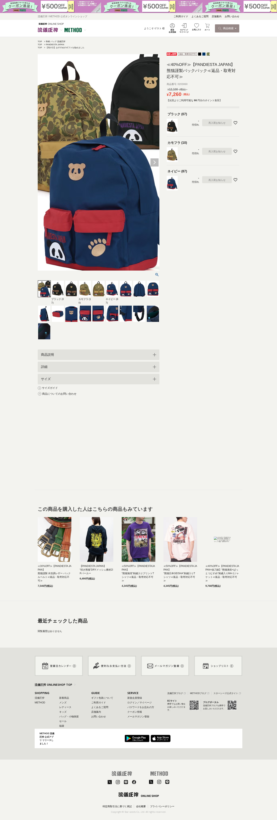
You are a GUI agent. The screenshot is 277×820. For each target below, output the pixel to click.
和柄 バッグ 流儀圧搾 (55, 41)
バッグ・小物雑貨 (69, 716)
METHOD (40, 702)
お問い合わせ (232, 16)
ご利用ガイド (181, 16)
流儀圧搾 (39, 697)
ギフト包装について (102, 697)
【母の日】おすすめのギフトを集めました (65, 47)
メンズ (63, 702)
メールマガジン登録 (138, 716)
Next (154, 162)
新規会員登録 (134, 697)
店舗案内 (216, 16)
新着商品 (64, 697)
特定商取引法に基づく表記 (117, 806)
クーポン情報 (134, 711)
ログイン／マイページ (139, 702)
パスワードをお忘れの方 (140, 707)
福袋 (61, 725)
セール (63, 721)
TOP (40, 41)
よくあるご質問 (199, 16)
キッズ (63, 711)
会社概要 (141, 806)
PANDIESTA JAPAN (55, 44)
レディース (65, 707)
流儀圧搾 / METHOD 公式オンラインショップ (62, 16)
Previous (43, 162)
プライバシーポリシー (162, 806)
